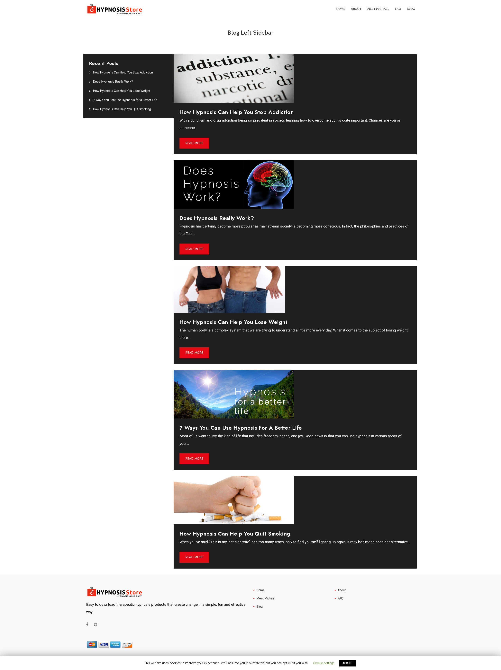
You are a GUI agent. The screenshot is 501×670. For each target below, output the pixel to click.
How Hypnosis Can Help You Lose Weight (121, 91)
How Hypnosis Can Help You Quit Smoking (122, 109)
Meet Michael (378, 9)
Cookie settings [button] (323, 663)
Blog (411, 9)
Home (340, 9)
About (356, 9)
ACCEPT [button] (347, 663)
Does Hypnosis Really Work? (113, 81)
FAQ (398, 9)
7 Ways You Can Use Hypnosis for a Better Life (125, 100)
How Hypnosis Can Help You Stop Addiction (123, 72)
